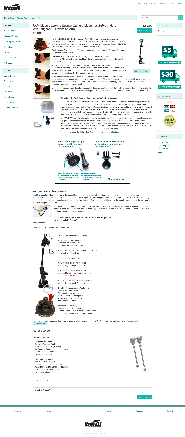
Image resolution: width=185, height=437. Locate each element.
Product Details (142, 71)
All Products (8, 63)
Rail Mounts (8, 91)
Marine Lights (9, 30)
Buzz (160, 152)
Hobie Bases (9, 102)
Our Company (163, 145)
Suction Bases (9, 76)
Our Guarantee (164, 142)
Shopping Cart (164, 25)
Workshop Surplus (11, 57)
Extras (6, 52)
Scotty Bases (9, 97)
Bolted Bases (9, 81)
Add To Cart (146, 30)
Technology (17, 411)
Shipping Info (163, 148)
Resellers (109, 411)
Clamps (7, 86)
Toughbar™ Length (41, 337)
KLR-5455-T (36, 17)
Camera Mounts (22, 17)
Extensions (8, 47)
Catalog (11, 17)
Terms (48, 411)
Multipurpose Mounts (12, 41)
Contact (169, 411)
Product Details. (39, 323)
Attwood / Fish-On (11, 107)
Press (78, 411)
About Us (139, 411)
